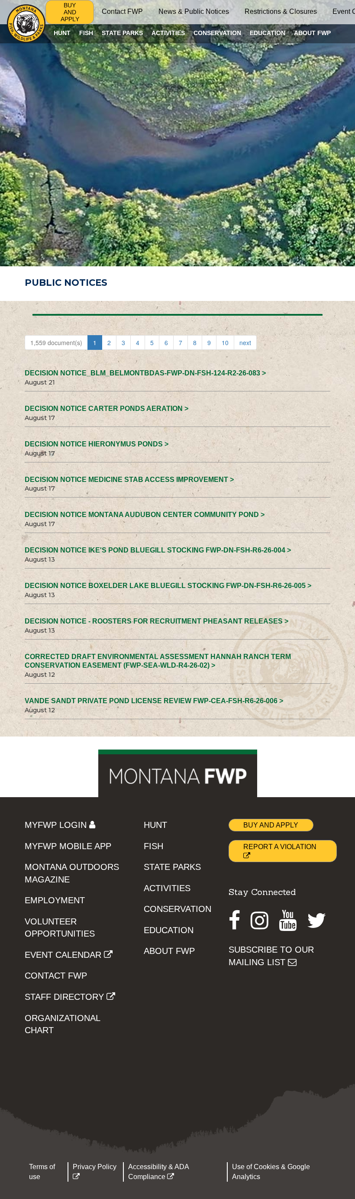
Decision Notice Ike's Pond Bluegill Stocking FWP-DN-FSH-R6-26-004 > (158, 550)
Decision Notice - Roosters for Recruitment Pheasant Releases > (156, 621)
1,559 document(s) (56, 342)
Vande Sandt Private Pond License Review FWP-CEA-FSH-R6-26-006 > (154, 701)
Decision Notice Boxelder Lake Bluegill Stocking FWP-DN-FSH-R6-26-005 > (168, 585)
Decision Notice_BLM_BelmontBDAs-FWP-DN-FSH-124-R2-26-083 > (145, 373)
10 (225, 342)
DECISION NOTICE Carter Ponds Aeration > (106, 408)
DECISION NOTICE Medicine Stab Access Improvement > (129, 479)
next (245, 342)
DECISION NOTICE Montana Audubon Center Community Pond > (145, 514)
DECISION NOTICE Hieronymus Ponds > (96, 444)
